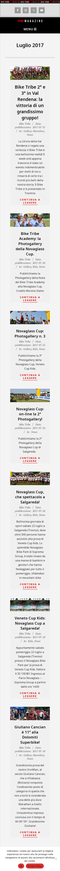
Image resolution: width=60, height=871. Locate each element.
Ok (21, 866)
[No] (56, 859)
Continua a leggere (30, 201)
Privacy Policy (35, 866)
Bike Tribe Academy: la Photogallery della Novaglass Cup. (30, 243)
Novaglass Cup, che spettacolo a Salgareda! (30, 497)
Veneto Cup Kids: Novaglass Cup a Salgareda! (30, 623)
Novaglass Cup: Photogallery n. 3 (30, 333)
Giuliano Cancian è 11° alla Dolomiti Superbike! (30, 734)
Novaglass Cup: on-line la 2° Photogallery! (30, 414)
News (30, 134)
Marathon (38, 131)
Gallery (28, 131)
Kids (35, 266)
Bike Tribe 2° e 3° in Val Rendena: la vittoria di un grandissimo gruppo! (30, 102)
